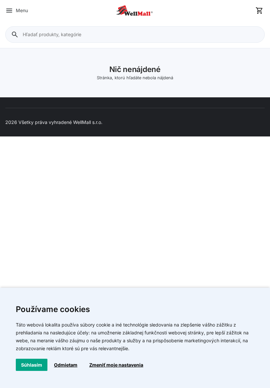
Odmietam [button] (65, 365)
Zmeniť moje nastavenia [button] (116, 365)
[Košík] (259, 10)
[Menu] (9, 10)
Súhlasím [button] (31, 365)
